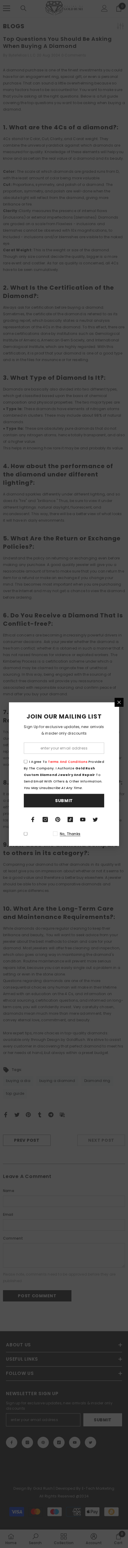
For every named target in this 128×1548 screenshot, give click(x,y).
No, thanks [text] (70, 833)
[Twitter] (95, 819)
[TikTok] (70, 819)
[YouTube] (83, 819)
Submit (64, 801)
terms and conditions (67, 761)
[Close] (119, 702)
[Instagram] (45, 819)
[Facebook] (32, 819)
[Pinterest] (57, 819)
